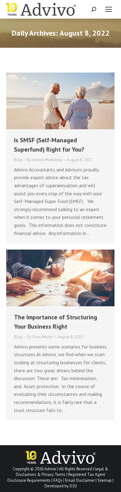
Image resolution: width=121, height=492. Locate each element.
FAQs (57, 480)
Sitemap (104, 480)
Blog (18, 159)
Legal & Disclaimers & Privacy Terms (62, 471)
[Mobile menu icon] (108, 9)
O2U (73, 486)
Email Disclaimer (80, 480)
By (44, 159)
